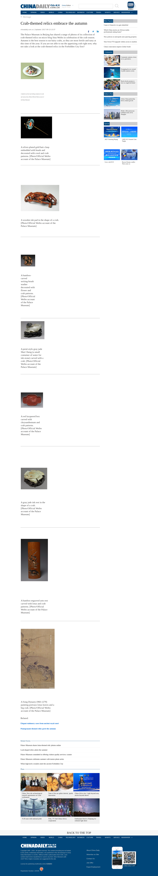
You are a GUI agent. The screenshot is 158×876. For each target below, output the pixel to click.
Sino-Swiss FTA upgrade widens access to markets (120, 42)
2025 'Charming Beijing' (111, 139)
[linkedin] (93, 32)
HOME (25, 12)
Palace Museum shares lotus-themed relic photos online (41, 745)
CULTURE (90, 12)
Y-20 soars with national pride (32, 819)
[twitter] (98, 32)
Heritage (27, 17)
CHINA (60, 12)
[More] (89, 32)
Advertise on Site (93, 854)
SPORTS (107, 12)
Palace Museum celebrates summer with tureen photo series (42, 759)
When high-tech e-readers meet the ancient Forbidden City (42, 764)
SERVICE (116, 12)
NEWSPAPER (125, 12)
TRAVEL (98, 12)
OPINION (33, 12)
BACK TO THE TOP (79, 832)
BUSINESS (80, 12)
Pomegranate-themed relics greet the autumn (38, 729)
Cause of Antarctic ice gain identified (116, 25)
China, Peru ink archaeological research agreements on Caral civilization (32, 795)
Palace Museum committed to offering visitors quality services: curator (46, 755)
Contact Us (91, 859)
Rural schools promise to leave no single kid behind (128, 82)
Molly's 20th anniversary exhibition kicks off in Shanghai (128, 112)
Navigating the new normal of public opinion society (128, 70)
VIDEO (42, 12)
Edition (66, 5)
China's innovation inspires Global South (117, 47)
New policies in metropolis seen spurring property (120, 37)
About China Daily (93, 850)
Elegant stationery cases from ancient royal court (40, 723)
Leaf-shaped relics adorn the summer (34, 750)
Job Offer (90, 863)
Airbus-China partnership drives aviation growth (128, 99)
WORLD (51, 12)
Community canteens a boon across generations (128, 58)
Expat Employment (93, 867)
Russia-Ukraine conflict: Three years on (128, 163)
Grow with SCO (109, 162)
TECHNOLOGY (70, 12)
